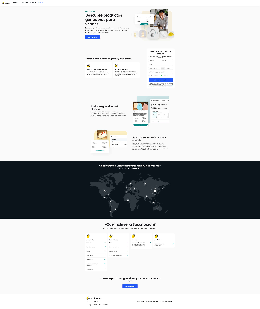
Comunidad (25, 2)
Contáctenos (140, 301)
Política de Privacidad (166, 301)
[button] (89, 302)
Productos (40, 2)
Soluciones (33, 2)
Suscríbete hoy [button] (93, 37)
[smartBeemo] (6, 3)
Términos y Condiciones (152, 301)
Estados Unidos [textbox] (153, 68)
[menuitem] (17, 2)
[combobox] (154, 68)
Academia (15, 2)
